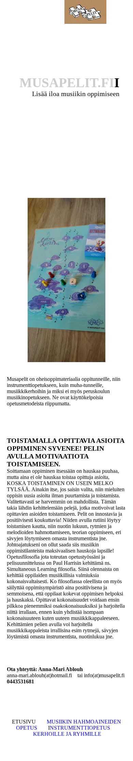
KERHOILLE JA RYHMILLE (67, 734)
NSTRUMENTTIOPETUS (80, 728)
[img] (85, 12)
